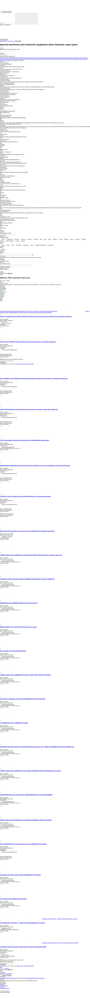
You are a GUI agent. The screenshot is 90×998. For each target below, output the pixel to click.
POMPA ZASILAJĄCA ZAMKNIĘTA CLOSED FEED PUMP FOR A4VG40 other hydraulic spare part (31, 555)
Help (6, 973)
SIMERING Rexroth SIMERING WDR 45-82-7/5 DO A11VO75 (19, 603)
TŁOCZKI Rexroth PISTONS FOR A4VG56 (13, 899)
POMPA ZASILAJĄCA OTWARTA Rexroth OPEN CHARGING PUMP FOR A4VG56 (25, 820)
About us (2, 973)
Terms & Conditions (5, 978)
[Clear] (0, 52)
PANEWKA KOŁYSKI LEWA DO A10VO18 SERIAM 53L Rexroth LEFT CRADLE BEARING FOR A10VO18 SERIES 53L (37, 747)
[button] (45, 32)
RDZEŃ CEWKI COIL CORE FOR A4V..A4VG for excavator (18, 627)
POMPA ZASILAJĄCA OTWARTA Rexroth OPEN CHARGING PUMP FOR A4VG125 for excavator (30, 771)
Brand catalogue (40, 978)
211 (5, 968)
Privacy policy (13, 978)
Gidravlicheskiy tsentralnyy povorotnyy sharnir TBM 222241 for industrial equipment (27, 531)
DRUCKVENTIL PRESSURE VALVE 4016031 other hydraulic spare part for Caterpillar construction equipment (35, 465)
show (2, 272)
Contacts (9, 973)
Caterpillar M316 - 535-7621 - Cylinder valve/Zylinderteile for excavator (22, 923)
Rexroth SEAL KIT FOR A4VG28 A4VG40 (13, 651)
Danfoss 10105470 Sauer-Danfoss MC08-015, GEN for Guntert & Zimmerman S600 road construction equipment (36, 316)
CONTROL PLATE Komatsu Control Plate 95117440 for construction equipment (25, 496)
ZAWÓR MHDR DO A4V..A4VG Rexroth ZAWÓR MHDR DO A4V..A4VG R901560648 (26, 795)
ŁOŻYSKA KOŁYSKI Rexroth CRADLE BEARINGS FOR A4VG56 (20, 875)
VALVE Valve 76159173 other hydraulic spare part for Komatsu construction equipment (28, 342)
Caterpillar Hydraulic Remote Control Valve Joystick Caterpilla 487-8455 (23, 947)
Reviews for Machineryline (29, 978)
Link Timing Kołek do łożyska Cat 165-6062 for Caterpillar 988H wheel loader (24, 440)
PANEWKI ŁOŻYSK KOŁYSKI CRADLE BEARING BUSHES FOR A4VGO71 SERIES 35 (27, 579)
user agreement (30, 364)
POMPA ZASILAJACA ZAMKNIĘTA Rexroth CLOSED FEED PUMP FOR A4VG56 (25, 675)
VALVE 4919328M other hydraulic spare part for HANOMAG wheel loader (23, 844)
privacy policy (20, 364)
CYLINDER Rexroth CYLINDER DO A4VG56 (14, 723)
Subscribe (3, 362)
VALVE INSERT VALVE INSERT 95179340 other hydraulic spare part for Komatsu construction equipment (34, 378)
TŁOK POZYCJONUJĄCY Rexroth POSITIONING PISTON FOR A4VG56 (22, 699)
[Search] (26, 18)
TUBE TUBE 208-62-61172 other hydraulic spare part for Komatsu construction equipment (29, 409)
